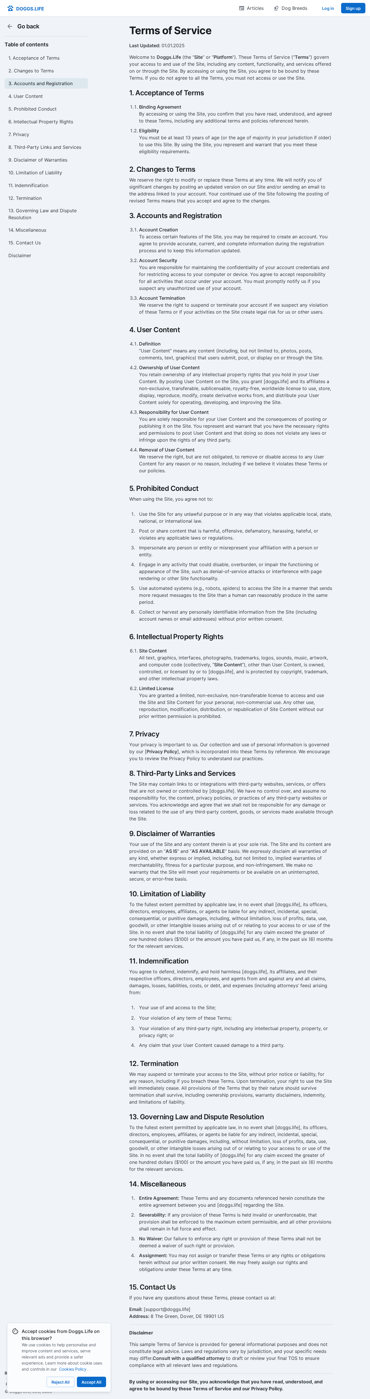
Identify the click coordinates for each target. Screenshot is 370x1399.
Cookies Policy (72, 1369)
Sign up (353, 8)
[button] (46, 58)
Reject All (60, 1382)
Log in (328, 8)
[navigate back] (10, 26)
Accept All (91, 1382)
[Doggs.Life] (26, 8)
